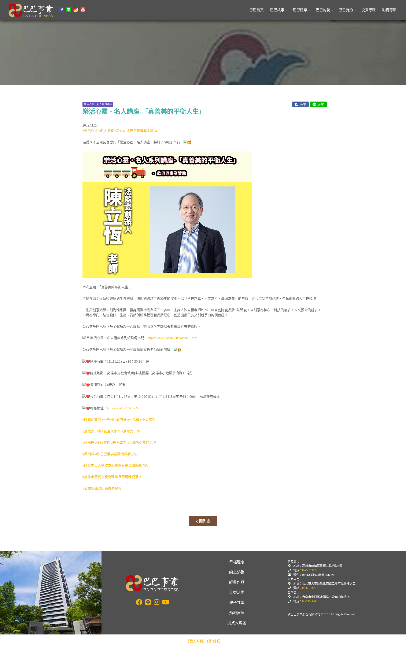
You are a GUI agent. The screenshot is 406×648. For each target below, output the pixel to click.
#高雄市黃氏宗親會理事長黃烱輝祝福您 (112, 477)
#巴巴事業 (118, 442)
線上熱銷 (236, 572)
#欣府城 (120, 420)
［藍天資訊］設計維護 (203, 641)
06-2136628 (309, 601)
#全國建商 (102, 442)
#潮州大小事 (130, 431)
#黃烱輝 (88, 454)
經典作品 (236, 582)
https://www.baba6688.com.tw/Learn (172, 338)
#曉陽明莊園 (91, 420)
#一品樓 (133, 420)
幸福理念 (236, 562)
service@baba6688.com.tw (318, 574)
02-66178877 (310, 588)
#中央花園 (147, 420)
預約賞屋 (236, 613)
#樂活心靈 (90, 131)
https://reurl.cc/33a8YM (123, 408)
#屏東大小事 (91, 431)
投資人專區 (236, 623)
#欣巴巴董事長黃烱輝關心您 (116, 454)
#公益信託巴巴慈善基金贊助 (136, 131)
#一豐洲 (108, 420)
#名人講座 (106, 131)
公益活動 (236, 592)
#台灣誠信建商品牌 (141, 442)
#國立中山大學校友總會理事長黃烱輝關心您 (115, 465)
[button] (278, 10)
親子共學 (236, 603)
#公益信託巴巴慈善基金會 (101, 488)
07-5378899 (309, 570)
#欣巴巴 (88, 442)
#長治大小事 (111, 431)
